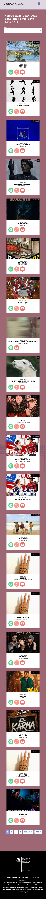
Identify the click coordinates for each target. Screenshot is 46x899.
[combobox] (23, 30)
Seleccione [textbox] (9, 31)
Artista (7, 27)
